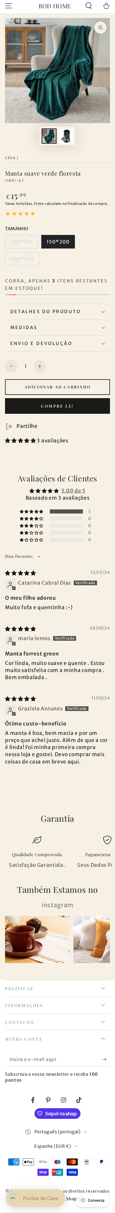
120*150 (21, 242)
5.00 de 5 (73, 491)
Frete (39, 204)
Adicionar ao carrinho (57, 386)
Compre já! (57, 405)
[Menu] (9, 6)
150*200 (58, 242)
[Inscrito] (106, 1059)
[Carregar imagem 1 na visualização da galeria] (49, 136)
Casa (10, 158)
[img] (20, 573)
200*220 (22, 259)
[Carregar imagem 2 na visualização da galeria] (65, 136)
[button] (88, 6)
